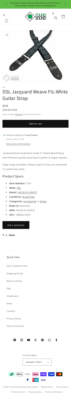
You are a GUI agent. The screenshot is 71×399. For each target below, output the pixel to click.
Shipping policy (35, 392)
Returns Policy (14, 280)
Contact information (54, 392)
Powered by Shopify (29, 387)
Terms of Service (15, 326)
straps (43, 201)
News (9, 303)
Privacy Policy (14, 318)
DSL (19, 187)
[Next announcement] (65, 4)
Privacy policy (62, 387)
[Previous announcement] (6, 4)
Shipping (18, 114)
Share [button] (12, 235)
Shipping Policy (15, 273)
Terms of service (18, 392)
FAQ (9, 288)
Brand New (28, 196)
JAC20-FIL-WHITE (27, 192)
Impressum (13, 295)
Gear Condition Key (17, 265)
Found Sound (15, 387)
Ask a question (15, 225)
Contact (11, 311)
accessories (29, 201)
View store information (18, 143)
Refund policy (47, 387)
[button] (6, 16)
